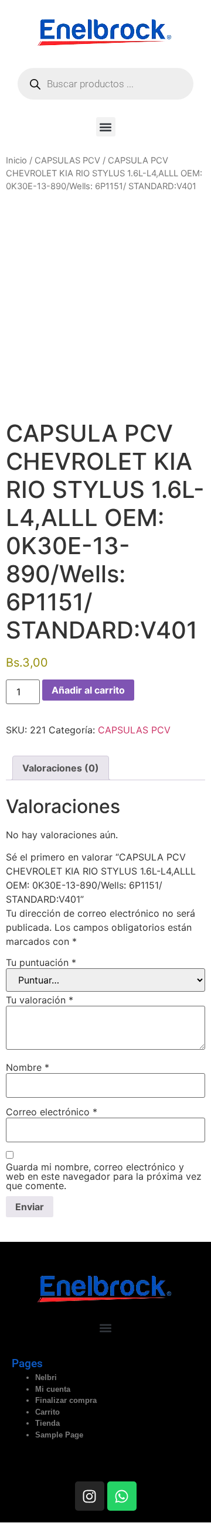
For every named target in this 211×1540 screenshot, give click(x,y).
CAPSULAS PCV (67, 160)
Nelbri (46, 1377)
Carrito (47, 1412)
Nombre (27, 1067)
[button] (105, 126)
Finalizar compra (66, 1400)
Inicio (16, 160)
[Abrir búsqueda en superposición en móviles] (105, 83)
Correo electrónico (51, 1111)
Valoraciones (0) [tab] (60, 768)
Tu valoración (39, 1000)
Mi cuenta (52, 1389)
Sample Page (59, 1434)
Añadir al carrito (88, 690)
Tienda (47, 1423)
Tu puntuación (41, 962)
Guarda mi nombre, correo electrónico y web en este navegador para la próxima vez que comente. (104, 1176)
